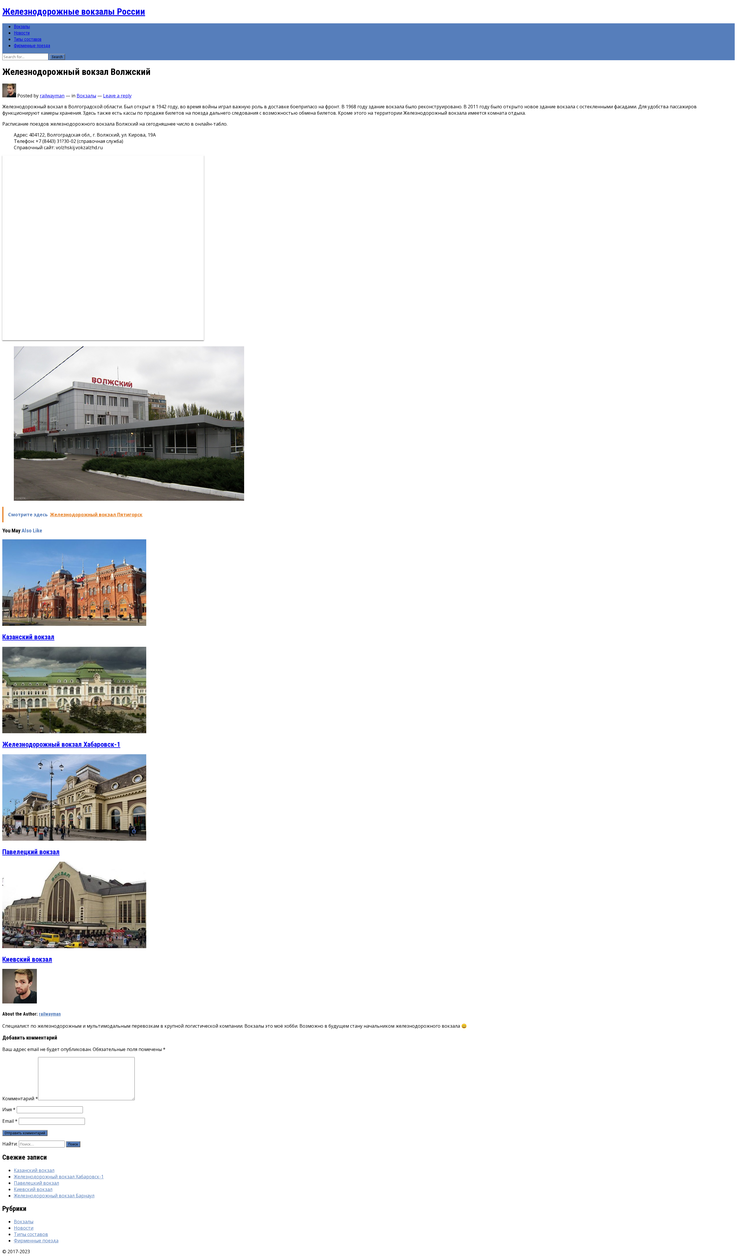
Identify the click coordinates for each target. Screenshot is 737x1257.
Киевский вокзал (27, 959)
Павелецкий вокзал (31, 852)
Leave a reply (117, 95)
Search (57, 57)
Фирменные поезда (32, 45)
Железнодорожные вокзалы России (73, 11)
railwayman (52, 95)
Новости (22, 33)
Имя (9, 1109)
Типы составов (27, 39)
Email (10, 1121)
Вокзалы (22, 26)
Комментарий (20, 1098)
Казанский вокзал (28, 637)
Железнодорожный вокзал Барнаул (54, 1195)
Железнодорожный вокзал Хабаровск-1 (61, 744)
